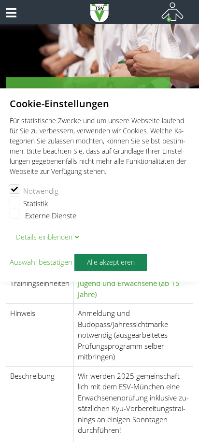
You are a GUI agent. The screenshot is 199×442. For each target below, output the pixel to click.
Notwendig (40, 191)
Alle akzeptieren (111, 262)
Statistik (35, 203)
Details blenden (44, 237)
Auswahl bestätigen (41, 262)
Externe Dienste (49, 215)
